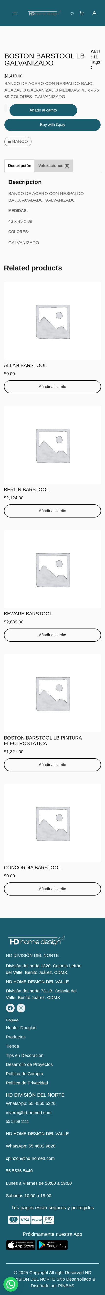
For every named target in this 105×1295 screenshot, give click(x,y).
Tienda (12, 1046)
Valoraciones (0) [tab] (54, 165)
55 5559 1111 (17, 1121)
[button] (10, 1284)
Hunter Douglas (21, 1027)
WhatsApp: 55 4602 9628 (30, 1146)
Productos (16, 1037)
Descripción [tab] (19, 165)
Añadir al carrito (43, 110)
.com (50, 1158)
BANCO (20, 141)
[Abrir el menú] (15, 13)
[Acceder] (94, 13)
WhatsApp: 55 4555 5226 (30, 1103)
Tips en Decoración (24, 1055)
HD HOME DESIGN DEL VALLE (37, 981)
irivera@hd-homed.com (29, 1112)
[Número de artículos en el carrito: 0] (81, 13)
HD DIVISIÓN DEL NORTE (32, 955)
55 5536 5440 (19, 1170)
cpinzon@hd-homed (25, 1158)
